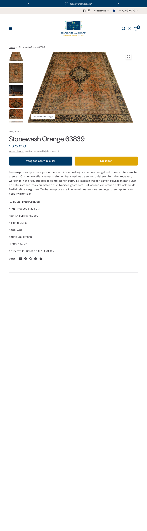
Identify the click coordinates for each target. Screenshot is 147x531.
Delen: (12, 259)
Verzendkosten (16, 151)
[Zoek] (123, 28)
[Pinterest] (31, 258)
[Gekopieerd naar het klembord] (41, 258)
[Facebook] (84, 10)
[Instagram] (89, 10)
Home (12, 47)
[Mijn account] (129, 28)
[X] (25, 258)
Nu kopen (106, 161)
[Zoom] (128, 56)
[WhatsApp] (36, 258)
